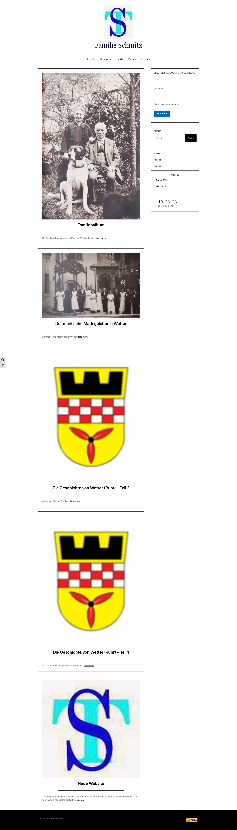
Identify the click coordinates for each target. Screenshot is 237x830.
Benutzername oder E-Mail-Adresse (174, 73)
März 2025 (161, 186)
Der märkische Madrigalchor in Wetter (91, 323)
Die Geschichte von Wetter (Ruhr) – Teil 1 (91, 652)
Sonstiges (158, 166)
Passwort (159, 88)
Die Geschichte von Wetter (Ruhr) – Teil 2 (91, 487)
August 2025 (162, 180)
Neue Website (91, 783)
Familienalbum (91, 224)
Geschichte (106, 59)
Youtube (132, 59)
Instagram (146, 59)
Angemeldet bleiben (167, 104)
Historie (157, 159)
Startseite (90, 59)
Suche (157, 131)
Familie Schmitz (118, 45)
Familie (120, 59)
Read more (100, 238)
